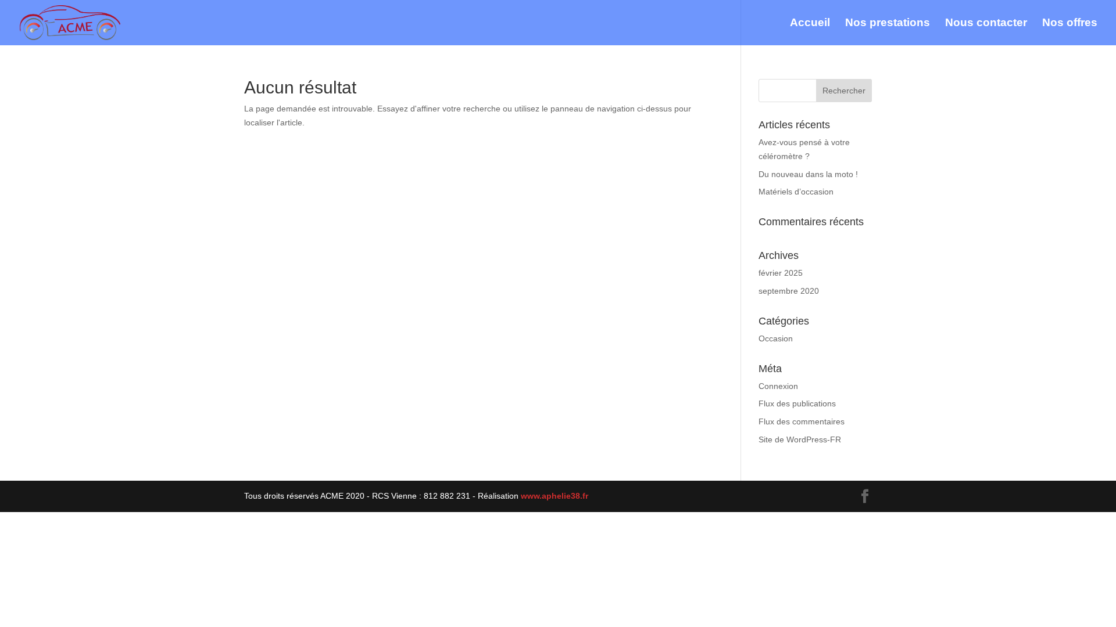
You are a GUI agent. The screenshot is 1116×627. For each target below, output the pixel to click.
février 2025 (781, 273)
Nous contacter (986, 23)
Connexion (778, 386)
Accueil (810, 23)
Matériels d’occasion (796, 191)
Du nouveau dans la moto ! (808, 174)
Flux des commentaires (802, 421)
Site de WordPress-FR (800, 439)
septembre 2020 (789, 291)
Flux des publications (797, 403)
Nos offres (1069, 23)
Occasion (776, 338)
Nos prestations (887, 23)
